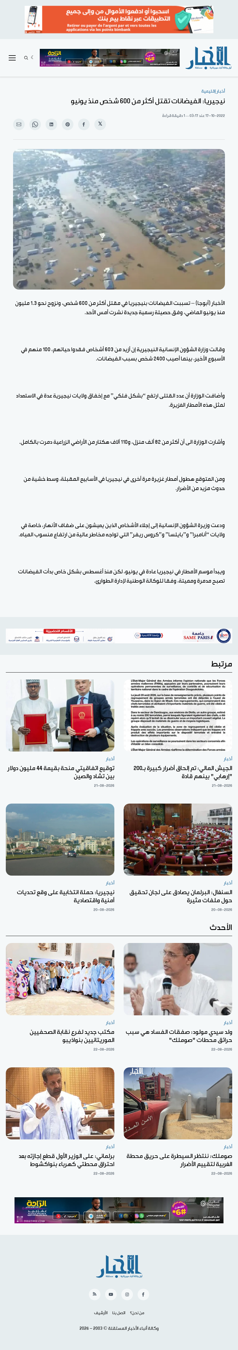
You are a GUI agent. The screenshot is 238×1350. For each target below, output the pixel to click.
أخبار (228, 758)
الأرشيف (101, 1313)
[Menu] (12, 58)
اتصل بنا (118, 1313)
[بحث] (26, 58)
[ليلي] (33, 58)
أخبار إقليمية (213, 91)
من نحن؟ (137, 1313)
